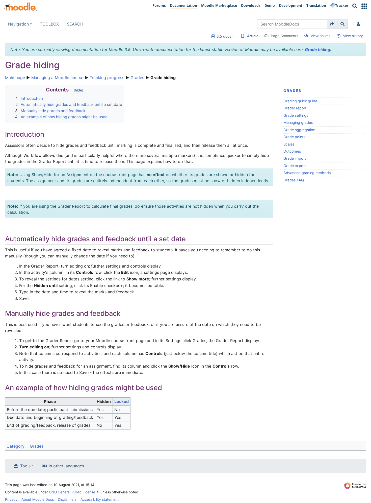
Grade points (294, 137)
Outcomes (292, 151)
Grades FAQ (293, 180)
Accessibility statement (100, 499)
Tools (25, 465)
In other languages (66, 465)
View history (353, 36)
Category (15, 446)
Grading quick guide (300, 101)
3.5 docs (223, 36)
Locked (121, 401)
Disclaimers (67, 499)
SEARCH (75, 24)
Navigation (18, 24)
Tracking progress (107, 77)
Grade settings (295, 115)
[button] (364, 6)
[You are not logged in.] (359, 24)
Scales (289, 144)
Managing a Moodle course (57, 77)
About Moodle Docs (37, 499)
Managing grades (298, 122)
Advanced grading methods (307, 173)
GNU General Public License (72, 492)
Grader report (294, 108)
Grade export (294, 165)
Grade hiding (317, 49)
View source (321, 36)
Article (252, 36)
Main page (15, 77)
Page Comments (284, 36)
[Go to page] (332, 24)
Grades (137, 77)
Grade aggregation (299, 130)
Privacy (11, 499)
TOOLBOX (49, 24)
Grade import (294, 158)
